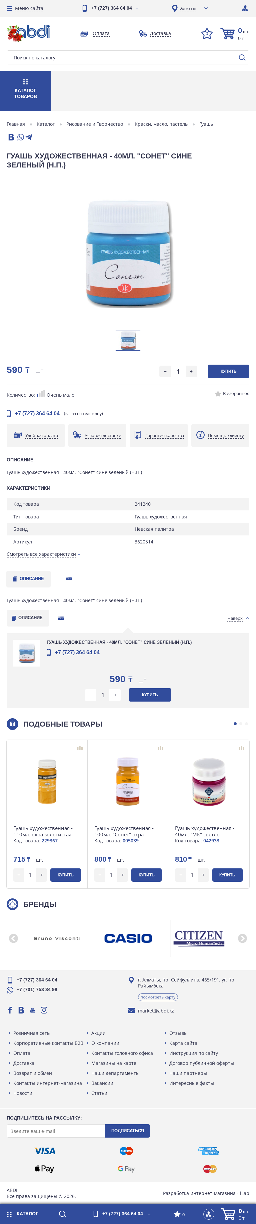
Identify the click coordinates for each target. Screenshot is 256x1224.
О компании (105, 1043)
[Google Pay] (126, 1169)
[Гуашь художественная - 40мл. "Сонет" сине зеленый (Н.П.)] (128, 253)
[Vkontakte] (21, 1010)
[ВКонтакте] (11, 137)
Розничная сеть (31, 1033)
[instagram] (44, 1010)
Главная (16, 124)
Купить (229, 371)
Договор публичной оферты (201, 1063)
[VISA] (44, 1151)
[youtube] (32, 1010)
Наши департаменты (115, 1073)
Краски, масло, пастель (161, 124)
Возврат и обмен (32, 1073)
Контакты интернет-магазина (47, 1083)
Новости (22, 1093)
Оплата (21, 1053)
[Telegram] (28, 137)
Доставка (23, 1063)
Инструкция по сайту (193, 1053)
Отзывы (178, 1033)
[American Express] (208, 1151)
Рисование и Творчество (94, 124)
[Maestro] (126, 1151)
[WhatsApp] (20, 137)
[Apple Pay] (44, 1169)
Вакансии (102, 1083)
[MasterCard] (210, 1169)
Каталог (46, 124)
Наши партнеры (188, 1073)
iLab (244, 1193)
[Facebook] (10, 1010)
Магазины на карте (113, 1063)
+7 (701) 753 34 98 (37, 989)
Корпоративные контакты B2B (48, 1043)
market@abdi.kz (156, 1010)
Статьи (99, 1093)
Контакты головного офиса (122, 1053)
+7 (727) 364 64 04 (111, 8)
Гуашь (206, 124)
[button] (235, 723)
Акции (98, 1033)
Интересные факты (191, 1083)
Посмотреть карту (158, 997)
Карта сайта (183, 1043)
